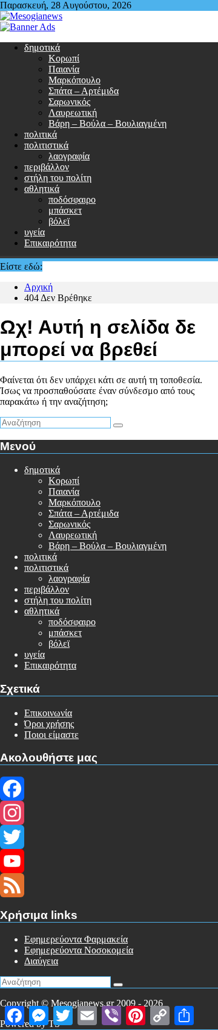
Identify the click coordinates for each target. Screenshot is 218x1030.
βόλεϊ (59, 221)
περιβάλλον (46, 167)
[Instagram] (109, 813)
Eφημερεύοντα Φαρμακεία (76, 939)
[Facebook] (109, 789)
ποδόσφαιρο (72, 199)
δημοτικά (42, 47)
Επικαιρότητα (50, 243)
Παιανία (63, 69)
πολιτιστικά (46, 145)
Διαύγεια (41, 961)
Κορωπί (63, 58)
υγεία (34, 232)
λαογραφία (69, 156)
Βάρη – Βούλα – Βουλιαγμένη (107, 123)
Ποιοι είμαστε (51, 735)
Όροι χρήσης (49, 724)
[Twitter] (109, 837)
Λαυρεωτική (72, 112)
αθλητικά (41, 188)
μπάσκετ (65, 210)
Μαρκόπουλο (74, 80)
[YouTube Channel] (109, 861)
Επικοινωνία (48, 713)
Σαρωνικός (69, 102)
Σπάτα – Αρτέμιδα (83, 91)
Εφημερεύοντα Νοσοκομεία (78, 950)
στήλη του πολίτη (57, 178)
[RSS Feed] (109, 885)
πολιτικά (40, 134)
